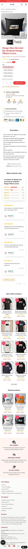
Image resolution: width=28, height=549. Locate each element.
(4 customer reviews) (14, 59)
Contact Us (4, 506)
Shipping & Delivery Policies (8, 500)
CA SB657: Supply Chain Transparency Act (12, 493)
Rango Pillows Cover (6, 11)
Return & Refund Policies (7, 504)
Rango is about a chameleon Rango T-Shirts (7, 313)
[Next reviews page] (24, 283)
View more (14, 384)
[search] (22, 4)
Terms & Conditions (6, 487)
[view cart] (26, 4)
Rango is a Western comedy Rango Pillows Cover (7, 407)
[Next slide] (24, 26)
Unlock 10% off (3, 542)
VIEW (7, 308)
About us (4, 484)
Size (3, 64)
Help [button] (25, 547)
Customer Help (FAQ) (7, 508)
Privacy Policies (5, 489)
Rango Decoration (11, 9)
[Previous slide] (3, 26)
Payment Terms (5, 502)
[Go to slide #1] (10, 42)
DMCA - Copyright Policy (7, 491)
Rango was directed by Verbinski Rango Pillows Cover (8, 428)
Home (2, 9)
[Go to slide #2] (18, 42)
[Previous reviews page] (17, 283)
